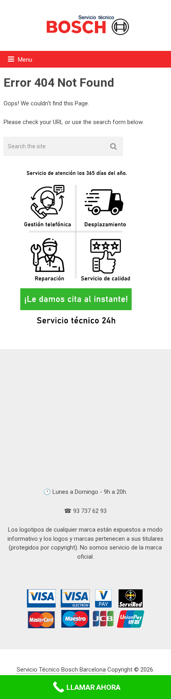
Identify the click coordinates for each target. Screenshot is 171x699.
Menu (25, 59)
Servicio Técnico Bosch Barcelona (61, 669)
